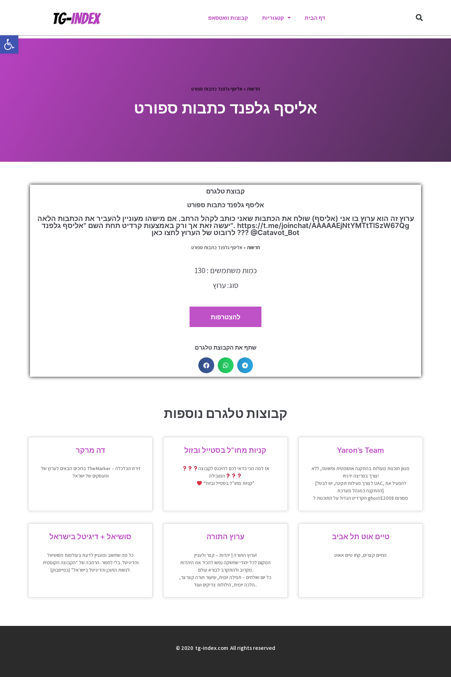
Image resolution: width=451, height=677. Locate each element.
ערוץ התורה (225, 536)
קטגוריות (273, 17)
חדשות (253, 89)
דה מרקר (90, 450)
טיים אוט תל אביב (360, 536)
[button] (9, 44)
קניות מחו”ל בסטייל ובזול (225, 450)
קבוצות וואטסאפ (228, 17)
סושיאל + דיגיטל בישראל (90, 536)
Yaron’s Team (360, 450)
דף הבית (315, 17)
